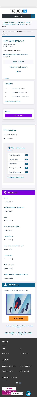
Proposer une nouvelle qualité (16, 177)
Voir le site (6, 78)
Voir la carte (18, 115)
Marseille (11, 333)
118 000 (9, 388)
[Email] (17, 383)
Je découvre (18, 318)
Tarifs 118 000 (6, 353)
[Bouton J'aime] (18, 71)
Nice (25, 333)
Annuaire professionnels (8, 366)
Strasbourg (15, 335)
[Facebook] (20, 383)
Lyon (16, 333)
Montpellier (22, 335)
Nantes (29, 333)
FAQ (21, 348)
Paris (6, 333)
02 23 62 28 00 (18, 62)
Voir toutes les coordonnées (12, 101)
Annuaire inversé (24, 371)
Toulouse (20, 333)
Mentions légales (24, 353)
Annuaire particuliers (25, 366)
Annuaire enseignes (7, 371)
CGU (3, 348)
